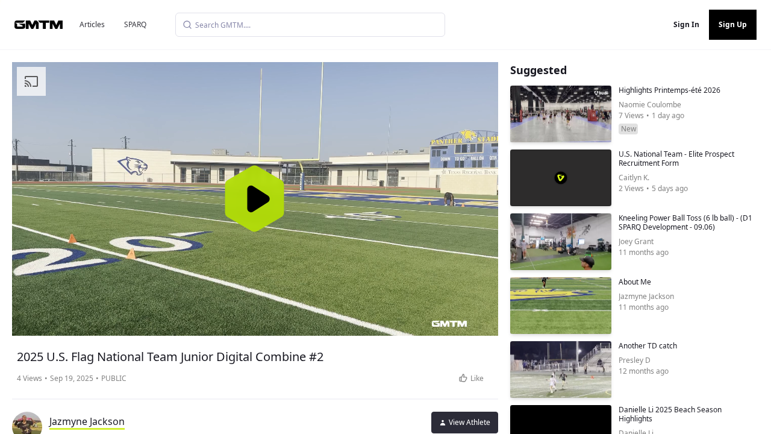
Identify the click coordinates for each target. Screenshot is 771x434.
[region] (255, 199)
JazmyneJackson (87, 421)
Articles (92, 24)
